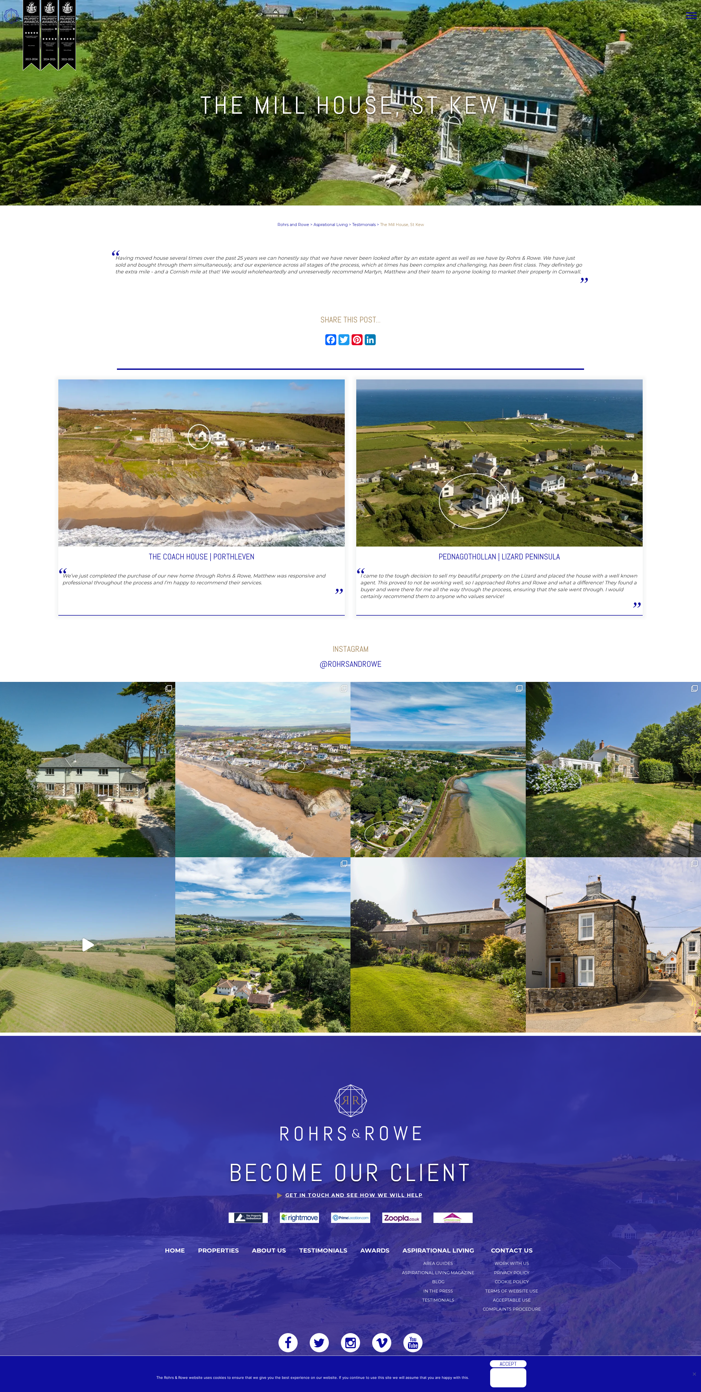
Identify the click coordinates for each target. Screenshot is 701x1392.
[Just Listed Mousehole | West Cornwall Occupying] (613, 945)
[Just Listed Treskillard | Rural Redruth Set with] (438, 945)
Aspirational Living (438, 1250)
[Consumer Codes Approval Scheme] (453, 1217)
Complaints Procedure (512, 1309)
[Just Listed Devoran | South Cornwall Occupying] (613, 769)
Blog (438, 1281)
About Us (269, 1250)
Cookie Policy (512, 1281)
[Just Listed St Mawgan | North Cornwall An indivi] (87, 769)
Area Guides (438, 1263)
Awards (374, 1250)
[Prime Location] (351, 1217)
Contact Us (512, 1250)
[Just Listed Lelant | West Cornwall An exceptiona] (438, 769)
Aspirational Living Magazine (438, 1272)
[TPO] (248, 1217)
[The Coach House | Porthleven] (201, 462)
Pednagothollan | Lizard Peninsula (499, 556)
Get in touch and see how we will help (354, 1195)
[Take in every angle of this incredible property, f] (87, 945)
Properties (218, 1250)
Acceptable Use (512, 1300)
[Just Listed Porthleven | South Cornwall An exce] (262, 769)
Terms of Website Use (511, 1291)
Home (175, 1250)
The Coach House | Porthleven (201, 556)
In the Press (438, 1291)
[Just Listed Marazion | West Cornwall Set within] (262, 945)
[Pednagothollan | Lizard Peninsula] (499, 462)
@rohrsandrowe (350, 664)
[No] (694, 1374)
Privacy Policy (511, 1272)
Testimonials (323, 1250)
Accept (508, 1363)
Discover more (508, 1377)
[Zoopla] (402, 1217)
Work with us (512, 1263)
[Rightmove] (300, 1217)
